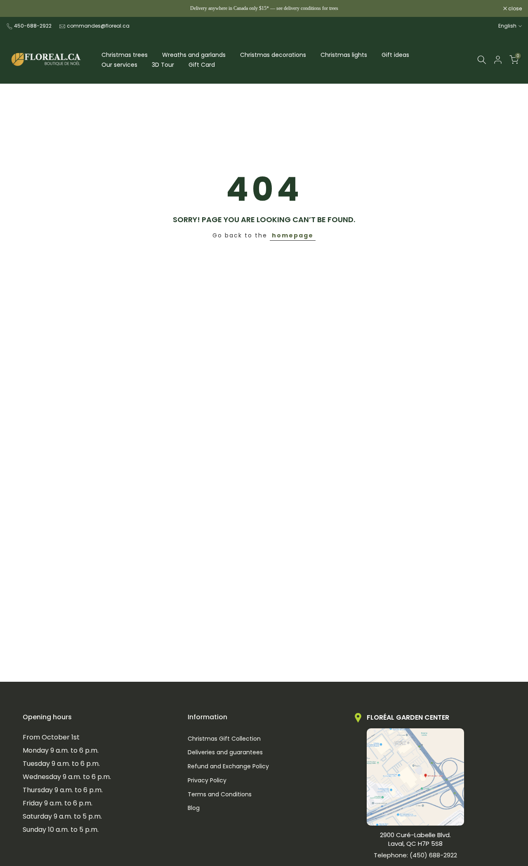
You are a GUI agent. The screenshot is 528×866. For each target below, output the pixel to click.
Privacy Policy (207, 780)
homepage (293, 235)
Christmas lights (344, 55)
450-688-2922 (33, 25)
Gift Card (202, 65)
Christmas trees (124, 55)
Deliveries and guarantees (225, 752)
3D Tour (163, 65)
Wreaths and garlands (194, 55)
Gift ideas (395, 55)
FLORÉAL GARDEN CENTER (408, 717)
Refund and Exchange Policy (228, 766)
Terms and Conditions (220, 794)
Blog (194, 808)
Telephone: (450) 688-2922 (415, 855)
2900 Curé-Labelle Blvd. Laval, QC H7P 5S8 (415, 839)
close (17, 8)
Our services (119, 65)
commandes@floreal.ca (98, 25)
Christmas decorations (273, 55)
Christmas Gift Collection (224, 739)
